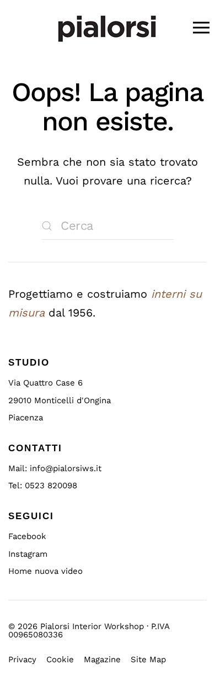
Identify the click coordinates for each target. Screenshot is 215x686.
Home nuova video (45, 571)
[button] (201, 27)
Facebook (27, 536)
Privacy (22, 660)
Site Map (148, 660)
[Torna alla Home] (107, 27)
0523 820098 (51, 485)
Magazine (102, 660)
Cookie (60, 660)
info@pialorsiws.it (65, 468)
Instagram (27, 554)
